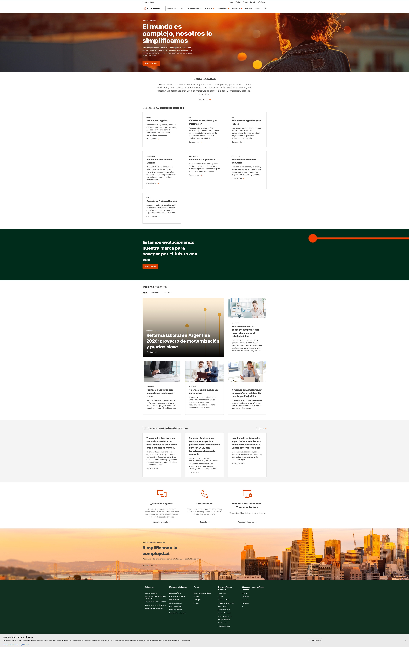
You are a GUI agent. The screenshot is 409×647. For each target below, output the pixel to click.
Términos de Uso (223, 600)
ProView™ (197, 596)
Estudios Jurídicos (175, 593)
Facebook (245, 603)
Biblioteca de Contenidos (177, 596)
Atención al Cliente (224, 620)
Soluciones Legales (151, 593)
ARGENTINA (171, 8)
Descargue (197, 600)
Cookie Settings (315, 640)
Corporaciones (174, 600)
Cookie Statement (10, 645)
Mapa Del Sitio (222, 606)
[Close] (405, 640)
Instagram (245, 597)
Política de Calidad (224, 626)
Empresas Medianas (175, 606)
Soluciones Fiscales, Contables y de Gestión (155, 597)
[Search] (265, 8)
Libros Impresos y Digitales (202, 593)
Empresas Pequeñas (175, 610)
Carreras (220, 597)
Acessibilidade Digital (225, 616)
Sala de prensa (222, 623)
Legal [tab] (145, 293)
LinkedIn (244, 593)
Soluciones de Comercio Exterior (155, 605)
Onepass (196, 603)
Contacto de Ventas (224, 610)
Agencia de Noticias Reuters (154, 608)
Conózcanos (222, 593)
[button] (192, 8)
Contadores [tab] (155, 293)
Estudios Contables (175, 603)
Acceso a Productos (224, 613)
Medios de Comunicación (177, 613)
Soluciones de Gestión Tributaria (155, 602)
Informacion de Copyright (226, 603)
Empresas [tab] (167, 293)
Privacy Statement (22, 645)
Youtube (244, 600)
